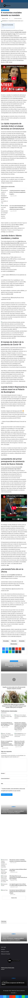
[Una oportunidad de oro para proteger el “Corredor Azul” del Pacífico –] (7, 717)
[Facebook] (3, 648)
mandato (22, 641)
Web (2, 783)
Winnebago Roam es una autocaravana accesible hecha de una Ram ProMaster (18, 877)
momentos (14, 644)
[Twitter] (7, 648)
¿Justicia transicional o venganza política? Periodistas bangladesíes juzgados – (17, 192)
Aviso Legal (3, 947)
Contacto (3, 949)
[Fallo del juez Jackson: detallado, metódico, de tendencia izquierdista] (4, 863)
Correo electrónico (5, 778)
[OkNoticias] (7, 5)
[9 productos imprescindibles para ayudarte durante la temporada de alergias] (4, 892)
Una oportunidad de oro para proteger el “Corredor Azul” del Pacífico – (7, 724)
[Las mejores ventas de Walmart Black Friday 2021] (4, 871)
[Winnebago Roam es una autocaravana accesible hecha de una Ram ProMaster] (4, 878)
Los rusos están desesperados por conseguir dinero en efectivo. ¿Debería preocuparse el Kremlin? (18, 207)
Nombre (3, 773)
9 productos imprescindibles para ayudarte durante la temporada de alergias (17, 892)
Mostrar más (14, 897)
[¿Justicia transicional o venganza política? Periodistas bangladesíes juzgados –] (4, 197)
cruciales (6, 641)
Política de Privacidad (5, 953)
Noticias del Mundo (5, 10)
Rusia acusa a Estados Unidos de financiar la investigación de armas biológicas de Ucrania (14, 665)
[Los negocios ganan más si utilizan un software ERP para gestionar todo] (4, 885)
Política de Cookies (5, 951)
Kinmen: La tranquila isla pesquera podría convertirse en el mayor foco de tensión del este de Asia (7, 744)
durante (14, 641)
